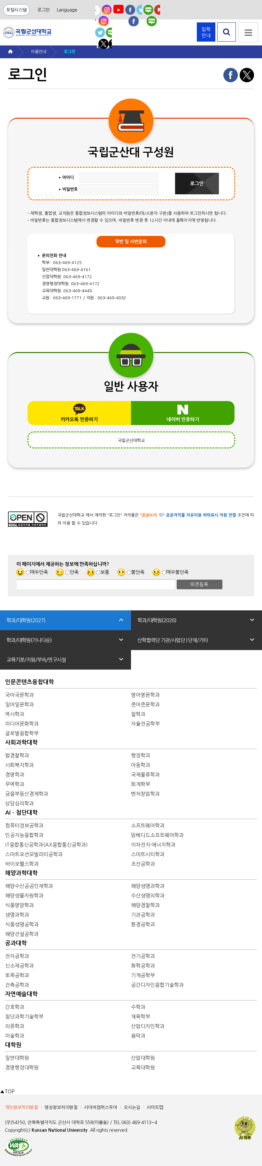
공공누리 (149, 515)
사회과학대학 (21, 742)
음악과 (138, 1035)
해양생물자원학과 (24, 895)
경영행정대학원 (22, 1067)
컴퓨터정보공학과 (24, 825)
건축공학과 (17, 984)
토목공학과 (17, 975)
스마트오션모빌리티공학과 (34, 854)
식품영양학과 (19, 905)
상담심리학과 (19, 803)
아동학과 (140, 765)
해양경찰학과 (145, 905)
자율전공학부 (145, 723)
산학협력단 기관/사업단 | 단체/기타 (172, 640)
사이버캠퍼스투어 (100, 1107)
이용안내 (38, 52)
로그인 (43, 10)
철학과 (138, 714)
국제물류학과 (145, 774)
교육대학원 (143, 1067)
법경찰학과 (17, 755)
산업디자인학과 (148, 1026)
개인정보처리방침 (21, 1107)
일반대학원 (17, 1057)
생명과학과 (17, 914)
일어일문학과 (19, 704)
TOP (7, 1091)
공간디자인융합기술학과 (157, 984)
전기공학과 (143, 956)
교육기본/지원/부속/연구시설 (36, 659)
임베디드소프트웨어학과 (157, 835)
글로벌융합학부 (22, 733)
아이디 (68, 177)
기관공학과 (143, 914)
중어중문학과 (145, 704)
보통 (104, 572)
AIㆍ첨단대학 (21, 813)
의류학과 (14, 1026)
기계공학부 (143, 975)
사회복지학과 (19, 765)
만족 (74, 572)
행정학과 (140, 755)
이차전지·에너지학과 (153, 844)
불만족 (137, 572)
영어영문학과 (145, 694)
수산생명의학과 (148, 895)
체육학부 (140, 1016)
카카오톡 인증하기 (79, 419)
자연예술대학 (21, 994)
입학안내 (206, 32)
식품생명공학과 (22, 924)
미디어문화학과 (22, 723)
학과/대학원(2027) (25, 620)
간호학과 (14, 1006)
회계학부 (140, 784)
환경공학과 (143, 924)
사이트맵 (155, 1107)
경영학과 (14, 774)
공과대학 (16, 943)
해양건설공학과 (22, 934)
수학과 (138, 1006)
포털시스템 (16, 10)
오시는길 (132, 1107)
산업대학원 (143, 1057)
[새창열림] (103, 15)
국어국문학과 (19, 694)
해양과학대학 (21, 873)
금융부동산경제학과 (26, 793)
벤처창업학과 (145, 793)
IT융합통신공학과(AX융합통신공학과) (46, 844)
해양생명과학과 (148, 886)
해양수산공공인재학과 (29, 886)
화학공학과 (143, 965)
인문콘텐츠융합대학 (29, 682)
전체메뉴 (248, 32)
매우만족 (39, 572)
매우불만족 (177, 572)
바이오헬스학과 (22, 863)
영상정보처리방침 (61, 1107)
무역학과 (14, 784)
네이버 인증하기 (182, 419)
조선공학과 (143, 863)
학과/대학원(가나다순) (29, 640)
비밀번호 (70, 189)
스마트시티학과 (148, 854)
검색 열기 (227, 41)
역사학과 (14, 714)
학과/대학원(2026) (156, 620)
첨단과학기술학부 (24, 1016)
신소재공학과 (19, 965)
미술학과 (14, 1035)
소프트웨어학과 (148, 825)
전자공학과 (17, 956)
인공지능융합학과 (24, 835)
